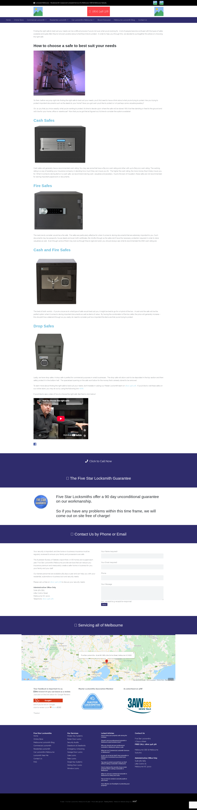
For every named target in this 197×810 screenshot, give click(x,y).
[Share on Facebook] (35, 444)
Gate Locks (71, 755)
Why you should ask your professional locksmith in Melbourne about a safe (113, 746)
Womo (54, 707)
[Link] (38, 11)
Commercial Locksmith (42, 746)
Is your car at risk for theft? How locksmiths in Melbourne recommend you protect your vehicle (115, 757)
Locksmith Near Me (41, 755)
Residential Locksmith (42, 749)
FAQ (35, 762)
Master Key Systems (75, 736)
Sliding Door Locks (74, 765)
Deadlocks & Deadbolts (76, 746)
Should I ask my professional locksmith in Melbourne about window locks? (114, 741)
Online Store (38, 739)
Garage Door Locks (74, 752)
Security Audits (73, 742)
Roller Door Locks (74, 739)
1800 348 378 (130, 386)
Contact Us (38, 759)
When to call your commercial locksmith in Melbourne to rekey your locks (114, 774)
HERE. (81, 389)
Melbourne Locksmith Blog (44, 742)
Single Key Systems (74, 762)
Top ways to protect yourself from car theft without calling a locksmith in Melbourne (114, 763)
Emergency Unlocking (75, 749)
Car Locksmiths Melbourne (44, 752)
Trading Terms (108, 801)
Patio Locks (71, 759)
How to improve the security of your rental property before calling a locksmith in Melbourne (114, 768)
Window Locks (73, 768)
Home (36, 736)
